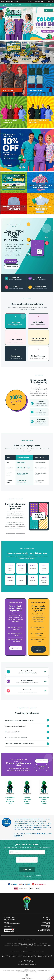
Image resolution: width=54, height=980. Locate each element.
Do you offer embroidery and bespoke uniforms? (26, 744)
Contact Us (50, 1)
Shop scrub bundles (12, 266)
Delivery (3, 1)
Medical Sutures (32, 964)
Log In (27, 1)
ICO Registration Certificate (44, 930)
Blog (49, 920)
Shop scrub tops (11, 261)
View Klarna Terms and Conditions (45, 956)
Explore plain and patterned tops (15, 533)
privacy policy (38, 875)
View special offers (41, 767)
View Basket (37, 1)
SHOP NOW (8, 165)
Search (43, 5)
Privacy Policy (47, 927)
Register (32, 1)
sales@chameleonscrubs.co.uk (13, 923)
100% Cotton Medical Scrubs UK (13, 13)
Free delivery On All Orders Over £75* (13, 4)
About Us (48, 919)
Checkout (43, 1)
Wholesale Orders (46, 922)
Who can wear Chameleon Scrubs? (26, 726)
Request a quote (15, 648)
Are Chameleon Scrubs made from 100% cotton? (26, 720)
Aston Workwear (30, 963)
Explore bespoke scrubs (38, 649)
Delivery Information (45, 925)
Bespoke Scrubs (14, 1)
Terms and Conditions (45, 929)
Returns (8, 1)
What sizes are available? (26, 732)
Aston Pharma (32, 961)
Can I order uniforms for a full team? (26, 738)
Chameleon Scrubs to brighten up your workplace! (27, 23)
